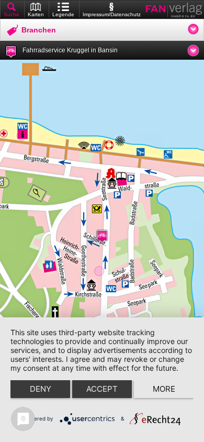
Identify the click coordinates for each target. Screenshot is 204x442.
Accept (102, 389)
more (164, 389)
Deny (40, 389)
